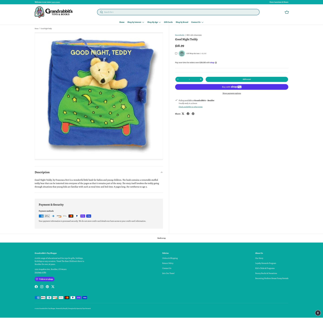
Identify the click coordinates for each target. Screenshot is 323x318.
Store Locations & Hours (279, 2)
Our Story (259, 258)
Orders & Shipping (170, 258)
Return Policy (167, 263)
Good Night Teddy (46, 29)
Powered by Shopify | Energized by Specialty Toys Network (73, 308)
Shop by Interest (134, 22)
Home (121, 22)
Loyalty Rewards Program (265, 263)
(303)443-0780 (40, 272)
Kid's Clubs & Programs (265, 268)
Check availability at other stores (191, 106)
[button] (287, 12)
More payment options (232, 93)
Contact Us (195, 22)
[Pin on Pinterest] (193, 113)
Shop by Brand (182, 22)
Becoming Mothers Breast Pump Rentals (271, 278)
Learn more (55, 2)
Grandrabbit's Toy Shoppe (47, 308)
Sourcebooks (179, 35)
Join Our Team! (168, 273)
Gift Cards (168, 22)
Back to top (161, 238)
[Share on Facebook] (188, 113)
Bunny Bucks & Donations (266, 273)
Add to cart (247, 79)
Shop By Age (152, 22)
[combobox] (178, 12)
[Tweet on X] (182, 113)
